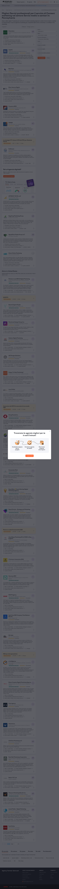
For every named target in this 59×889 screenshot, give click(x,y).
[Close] (49, 431)
